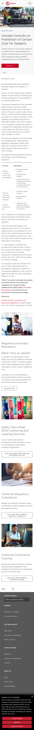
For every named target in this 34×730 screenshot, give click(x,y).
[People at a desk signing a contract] (17, 474)
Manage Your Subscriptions (12, 658)
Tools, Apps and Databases (12, 635)
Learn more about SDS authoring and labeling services (17, 454)
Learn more (10, 713)
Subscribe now (9, 388)
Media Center (8, 682)
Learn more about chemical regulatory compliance (17, 515)
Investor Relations (9, 686)
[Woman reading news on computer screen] (17, 323)
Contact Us (7, 654)
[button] (2, 3)
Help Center (8, 631)
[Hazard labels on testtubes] (17, 407)
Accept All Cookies (17, 726)
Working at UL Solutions (11, 612)
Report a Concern (9, 639)
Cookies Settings (17, 718)
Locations (7, 663)
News (4, 72)
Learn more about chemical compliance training (17, 578)
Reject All (17, 722)
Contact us (10, 65)
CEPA (25, 287)
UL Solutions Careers (10, 616)
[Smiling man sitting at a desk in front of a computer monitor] (17, 535)
